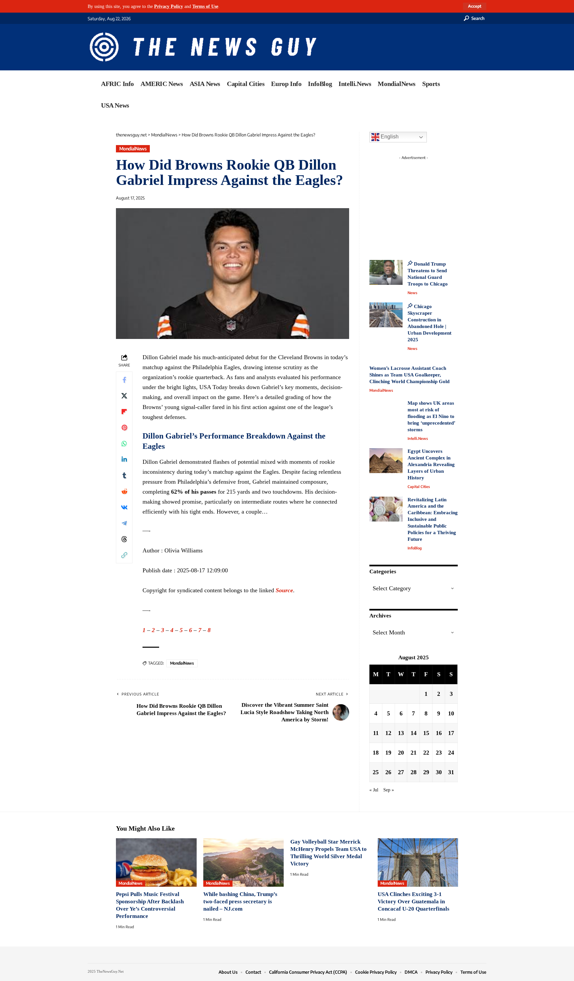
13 (401, 733)
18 (376, 752)
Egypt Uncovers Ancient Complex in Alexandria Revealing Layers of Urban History (431, 464)
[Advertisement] (426, 204)
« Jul (373, 789)
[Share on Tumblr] (124, 475)
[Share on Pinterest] (124, 428)
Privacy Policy (168, 6)
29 (426, 772)
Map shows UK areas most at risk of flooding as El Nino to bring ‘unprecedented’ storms (431, 416)
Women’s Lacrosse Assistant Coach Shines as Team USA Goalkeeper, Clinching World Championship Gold (409, 375)
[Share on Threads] (124, 539)
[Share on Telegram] (124, 523)
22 (426, 752)
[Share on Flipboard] (124, 412)
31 (451, 772)
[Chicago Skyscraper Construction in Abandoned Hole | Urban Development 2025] (386, 314)
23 (439, 752)
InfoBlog (415, 548)
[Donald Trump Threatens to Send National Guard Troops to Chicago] (386, 272)
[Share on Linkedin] (124, 459)
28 (414, 772)
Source (284, 590)
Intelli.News (418, 438)
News (412, 292)
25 (376, 772)
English (389, 136)
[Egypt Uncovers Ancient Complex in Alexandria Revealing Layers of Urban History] (386, 460)
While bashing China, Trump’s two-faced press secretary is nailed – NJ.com (240, 901)
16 (439, 733)
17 (451, 733)
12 (388, 733)
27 (401, 772)
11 (376, 733)
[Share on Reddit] (124, 491)
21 (414, 752)
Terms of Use (205, 6)
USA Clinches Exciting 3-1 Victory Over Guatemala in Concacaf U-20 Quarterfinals (413, 901)
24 (451, 752)
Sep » (388, 789)
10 (451, 713)
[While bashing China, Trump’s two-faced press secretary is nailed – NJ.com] (243, 862)
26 (388, 772)
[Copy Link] (124, 555)
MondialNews (133, 148)
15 (426, 733)
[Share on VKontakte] (124, 507)
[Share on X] (124, 396)
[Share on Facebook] (124, 380)
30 (439, 772)
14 (414, 733)
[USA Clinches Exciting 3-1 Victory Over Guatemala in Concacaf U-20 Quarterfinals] (418, 862)
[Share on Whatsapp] (124, 443)
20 (401, 752)
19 (388, 752)
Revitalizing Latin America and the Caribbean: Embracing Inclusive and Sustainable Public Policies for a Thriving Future (433, 519)
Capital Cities (419, 486)
